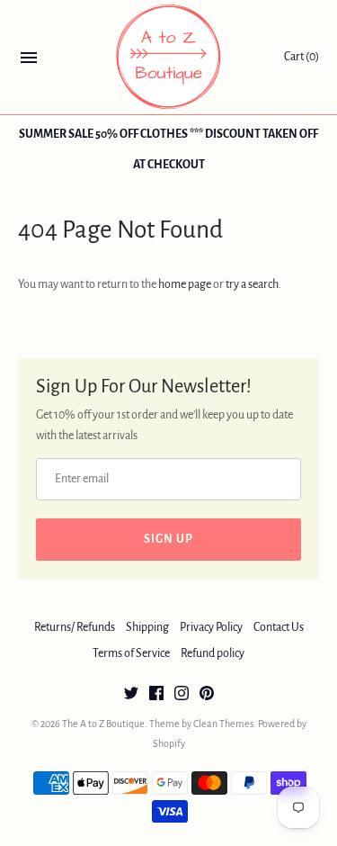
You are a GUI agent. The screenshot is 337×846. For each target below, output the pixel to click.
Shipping (147, 627)
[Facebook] (156, 695)
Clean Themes (223, 723)
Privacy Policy (211, 627)
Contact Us (278, 627)
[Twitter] (131, 695)
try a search (252, 284)
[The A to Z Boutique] (168, 57)
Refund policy (212, 653)
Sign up (168, 539)
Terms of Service (131, 653)
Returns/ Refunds (74, 627)
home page (184, 284)
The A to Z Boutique (103, 723)
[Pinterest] (207, 695)
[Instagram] (181, 695)
